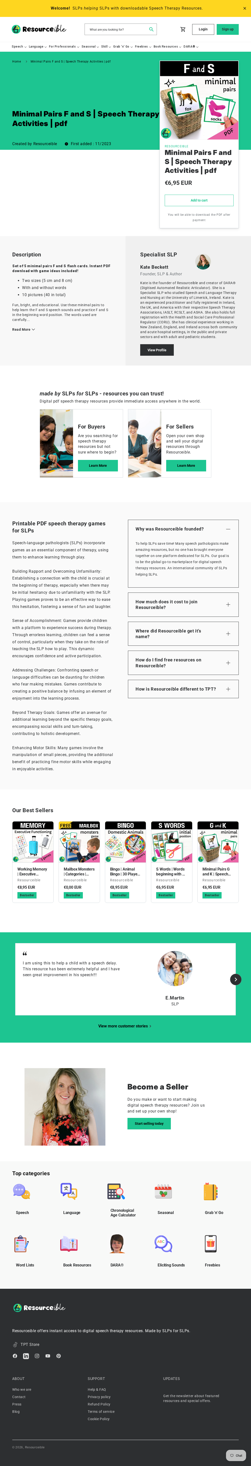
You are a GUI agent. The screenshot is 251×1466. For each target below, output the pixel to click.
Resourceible (35, 1447)
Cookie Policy (99, 1419)
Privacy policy (99, 1397)
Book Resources (77, 1265)
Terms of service (101, 1412)
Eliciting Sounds (171, 1265)
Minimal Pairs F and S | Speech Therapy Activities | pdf (71, 61)
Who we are (21, 1389)
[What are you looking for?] (151, 29)
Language (71, 1212)
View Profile (157, 350)
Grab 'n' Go (214, 1212)
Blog (16, 1412)
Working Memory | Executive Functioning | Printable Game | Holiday (32, 872)
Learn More (98, 466)
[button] (17, 47)
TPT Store (30, 1344)
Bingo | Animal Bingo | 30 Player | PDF (125, 872)
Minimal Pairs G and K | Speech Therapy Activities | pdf (217, 872)
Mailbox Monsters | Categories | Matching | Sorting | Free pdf (79, 872)
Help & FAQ (97, 1389)
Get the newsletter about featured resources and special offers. (191, 1398)
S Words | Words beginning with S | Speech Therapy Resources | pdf (171, 872)
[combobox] (121, 29)
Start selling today (149, 1123)
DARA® (117, 1265)
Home (16, 61)
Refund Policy (99, 1404)
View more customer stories (123, 1026)
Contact (18, 1397)
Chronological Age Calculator (123, 1212)
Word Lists (25, 1265)
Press (17, 1404)
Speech (22, 1212)
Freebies (212, 1265)
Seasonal (166, 1212)
